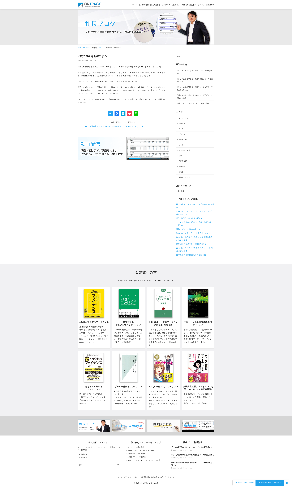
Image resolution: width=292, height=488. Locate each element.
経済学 (181, 171)
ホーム (134, 4)
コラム (101, 48)
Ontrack (139, 483)
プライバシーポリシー (131, 477)
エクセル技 (183, 139)
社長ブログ (166, 4)
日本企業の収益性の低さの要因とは (191, 254)
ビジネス (182, 123)
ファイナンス (183, 118)
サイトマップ (169, 477)
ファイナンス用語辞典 (206, 4)
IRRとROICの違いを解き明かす (189, 218)
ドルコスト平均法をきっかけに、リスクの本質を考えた (191, 447)
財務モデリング (184, 177)
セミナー (182, 145)
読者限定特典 (191, 4)
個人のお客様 (144, 4)
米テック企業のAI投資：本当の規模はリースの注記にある (192, 455)
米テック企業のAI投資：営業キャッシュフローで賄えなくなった (192, 463)
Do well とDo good (134, 126)
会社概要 (84, 454)
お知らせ (182, 134)
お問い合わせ (245, 482)
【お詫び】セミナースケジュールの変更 (103, 126)
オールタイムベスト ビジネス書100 (144, 280)
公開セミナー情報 (178, 4)
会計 (180, 155)
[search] (211, 56)
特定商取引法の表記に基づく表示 (152, 477)
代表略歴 (84, 457)
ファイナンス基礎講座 (136, 447)
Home (80, 48)
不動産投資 (183, 161)
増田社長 (182, 166)
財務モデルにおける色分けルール (190, 229)
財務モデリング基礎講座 (137, 453)
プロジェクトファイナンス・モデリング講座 (144, 460)
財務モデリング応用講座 (137, 457)
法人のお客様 (155, 4)
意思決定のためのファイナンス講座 (141, 450)
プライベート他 (184, 150)
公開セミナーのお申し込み (271, 482)
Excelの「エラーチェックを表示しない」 (193, 233)
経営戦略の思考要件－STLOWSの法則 (192, 244)
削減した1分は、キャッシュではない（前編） (193, 103)
